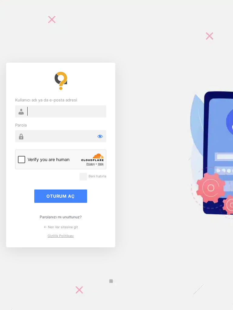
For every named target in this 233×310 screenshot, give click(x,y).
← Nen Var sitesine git (61, 227)
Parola (21, 125)
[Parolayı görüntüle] (100, 136)
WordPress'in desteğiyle (60, 81)
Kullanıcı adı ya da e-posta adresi (46, 99)
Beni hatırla (97, 176)
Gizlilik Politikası (61, 236)
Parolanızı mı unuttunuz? (61, 217)
